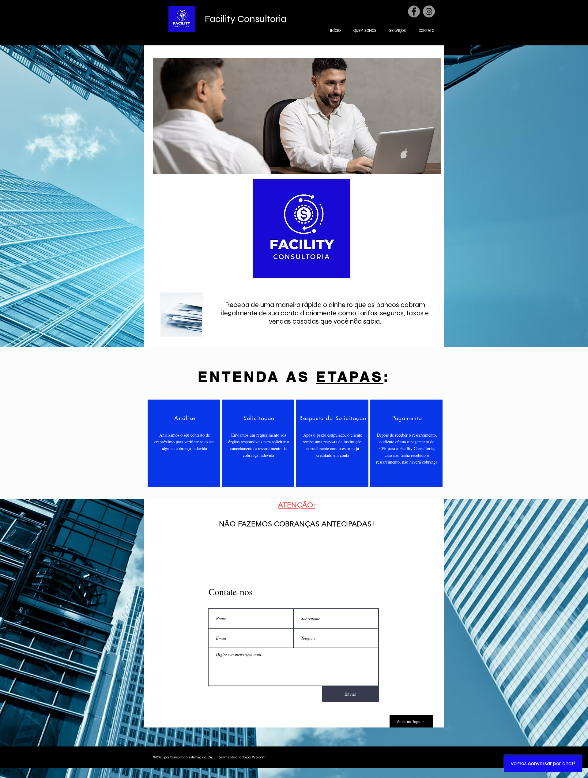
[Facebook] (414, 11)
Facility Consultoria (245, 19)
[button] (302, 116)
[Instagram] (429, 11)
